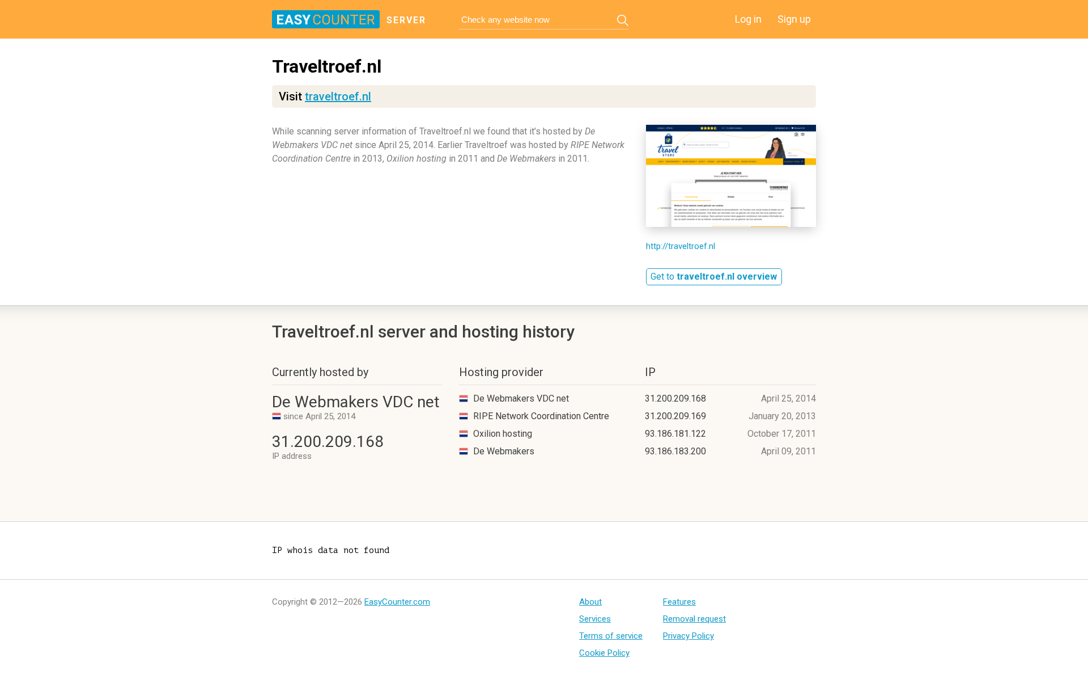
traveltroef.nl (338, 96)
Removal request (694, 619)
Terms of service (611, 636)
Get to (714, 276)
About (590, 602)
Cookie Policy (604, 653)
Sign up (794, 19)
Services (595, 619)
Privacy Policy (688, 636)
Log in (748, 19)
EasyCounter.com (397, 602)
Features (679, 602)
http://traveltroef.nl (680, 246)
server (406, 20)
